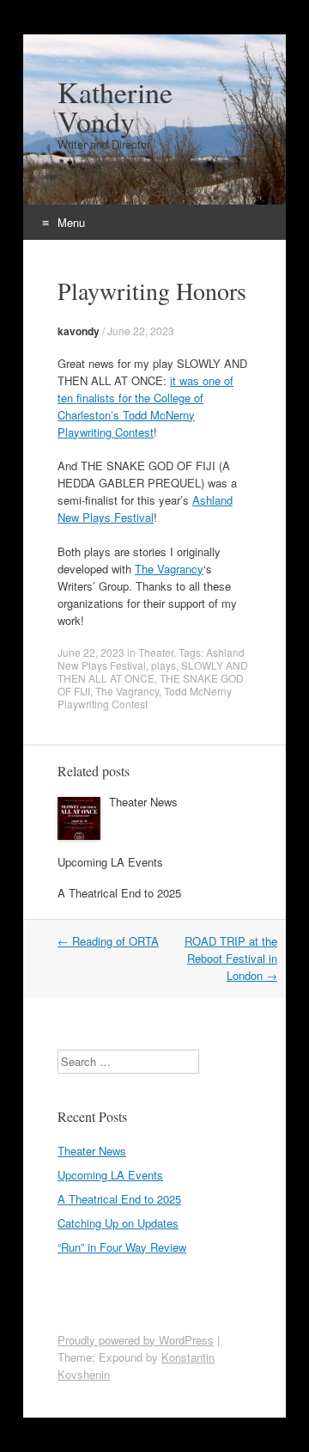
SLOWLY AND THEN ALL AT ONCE (153, 671)
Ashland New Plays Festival (145, 508)
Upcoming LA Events (110, 862)
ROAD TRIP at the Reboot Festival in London (231, 958)
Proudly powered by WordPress (136, 1340)
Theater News (143, 801)
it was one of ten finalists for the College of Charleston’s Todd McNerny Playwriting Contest (145, 406)
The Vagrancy (169, 569)
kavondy (79, 331)
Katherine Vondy (115, 106)
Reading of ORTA (108, 941)
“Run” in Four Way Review (122, 1247)
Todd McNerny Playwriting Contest (145, 697)
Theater (155, 652)
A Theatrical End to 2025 (119, 893)
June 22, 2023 (140, 330)
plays (163, 665)
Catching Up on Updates (118, 1223)
